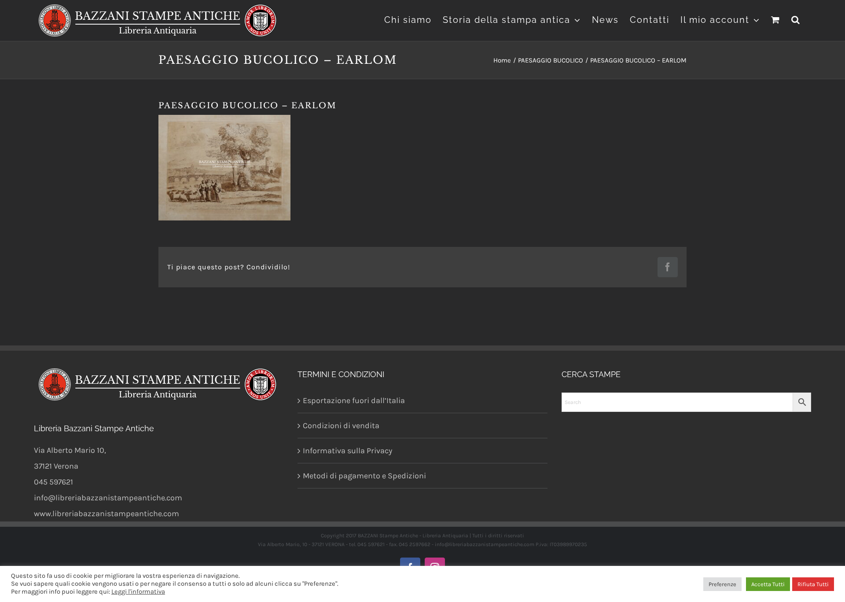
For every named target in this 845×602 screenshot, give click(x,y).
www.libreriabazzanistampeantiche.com (106, 513)
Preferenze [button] (722, 584)
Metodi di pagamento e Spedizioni (364, 476)
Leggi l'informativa (138, 591)
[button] (796, 19)
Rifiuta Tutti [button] (813, 584)
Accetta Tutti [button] (768, 584)
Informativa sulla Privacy (347, 450)
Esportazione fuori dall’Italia (354, 400)
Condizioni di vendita (341, 425)
